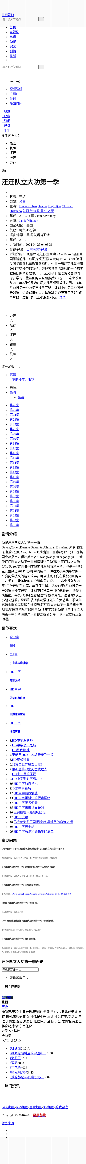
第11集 (14, 477)
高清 (13, 374)
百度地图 (35, 1107)
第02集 (14, 520)
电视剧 (14, 32)
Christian (67, 206)
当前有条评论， (39, 249)
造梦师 (22, 740)
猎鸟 (22, 788)
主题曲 (14, 93)
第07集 (14, 496)
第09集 (14, 486)
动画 (22, 201)
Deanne (42, 206)
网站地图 (8, 1107)
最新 (13, 56)
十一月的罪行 (24, 774)
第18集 (14, 443)
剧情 (13, 51)
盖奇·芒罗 (47, 211)
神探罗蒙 (15, 731)
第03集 (14, 515)
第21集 (14, 429)
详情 (62, 297)
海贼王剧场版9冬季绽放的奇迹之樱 (43, 822)
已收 (6, 116)
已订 (6, 125)
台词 (13, 98)
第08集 (14, 491)
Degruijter (54, 206)
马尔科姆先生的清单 (34, 831)
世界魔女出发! (27, 764)
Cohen (32, 206)
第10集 (14, 482)
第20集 (14, 434)
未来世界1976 (29, 807)
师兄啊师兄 (18, 1072)
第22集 (14, 424)
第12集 (14, 472)
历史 (5, 1007)
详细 (16, 89)
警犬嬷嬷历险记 (30, 812)
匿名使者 (26, 802)
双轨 (14, 1063)
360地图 (48, 1107)
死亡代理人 (29, 769)
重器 (12, 645)
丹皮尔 (21, 817)
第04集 (14, 510)
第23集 (14, 419)
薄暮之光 (15, 680)
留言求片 (8, 1123)
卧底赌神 (21, 750)
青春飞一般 (33, 755)
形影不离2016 (27, 779)
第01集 (14, 525)
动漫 (13, 41)
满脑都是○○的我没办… (27, 1077)
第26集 (14, 405)
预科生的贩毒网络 (32, 798)
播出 (16, 103)
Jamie (22, 220)
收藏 (6, 111)
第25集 (14, 410)
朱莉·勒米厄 (31, 211)
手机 (6, 130)
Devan (23, 206)
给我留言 (61, 1107)
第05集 (14, 506)
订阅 (6, 121)
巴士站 (24, 826)
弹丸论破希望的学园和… (28, 1053)
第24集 (14, 414)
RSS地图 (22, 1107)
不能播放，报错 (22, 379)
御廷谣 (15, 1048)
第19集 (14, 438)
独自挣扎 (26, 783)
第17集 (14, 448)
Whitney (32, 220)
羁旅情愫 (26, 793)
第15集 (14, 458)
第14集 (14, 462)
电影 (13, 37)
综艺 (13, 46)
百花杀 (15, 1067)
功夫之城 (24, 745)
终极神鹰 (21, 759)
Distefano (16, 211)
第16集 (14, 453)
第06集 (14, 501)
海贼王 (15, 1058)
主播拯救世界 (17, 714)
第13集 (14, 467)
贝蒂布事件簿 (17, 697)
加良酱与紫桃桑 (19, 662)
